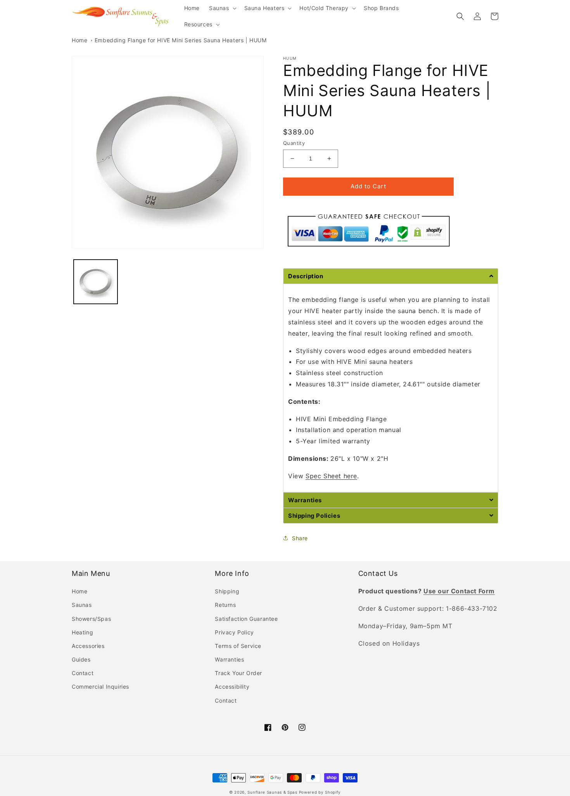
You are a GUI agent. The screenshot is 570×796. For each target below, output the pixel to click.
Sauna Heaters (264, 8)
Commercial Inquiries (100, 686)
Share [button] (300, 538)
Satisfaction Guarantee (246, 618)
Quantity (294, 143)
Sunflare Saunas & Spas (272, 792)
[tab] (390, 276)
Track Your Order (238, 673)
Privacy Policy (234, 632)
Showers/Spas (91, 618)
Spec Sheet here (331, 476)
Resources (198, 24)
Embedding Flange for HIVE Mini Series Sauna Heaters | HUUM (181, 40)
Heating (82, 632)
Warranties (229, 659)
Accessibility (232, 686)
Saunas (219, 8)
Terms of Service (238, 646)
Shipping (227, 591)
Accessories (88, 646)
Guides (81, 659)
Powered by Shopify (320, 792)
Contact (82, 673)
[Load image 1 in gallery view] (95, 281)
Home (79, 40)
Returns (225, 604)
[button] (222, 8)
